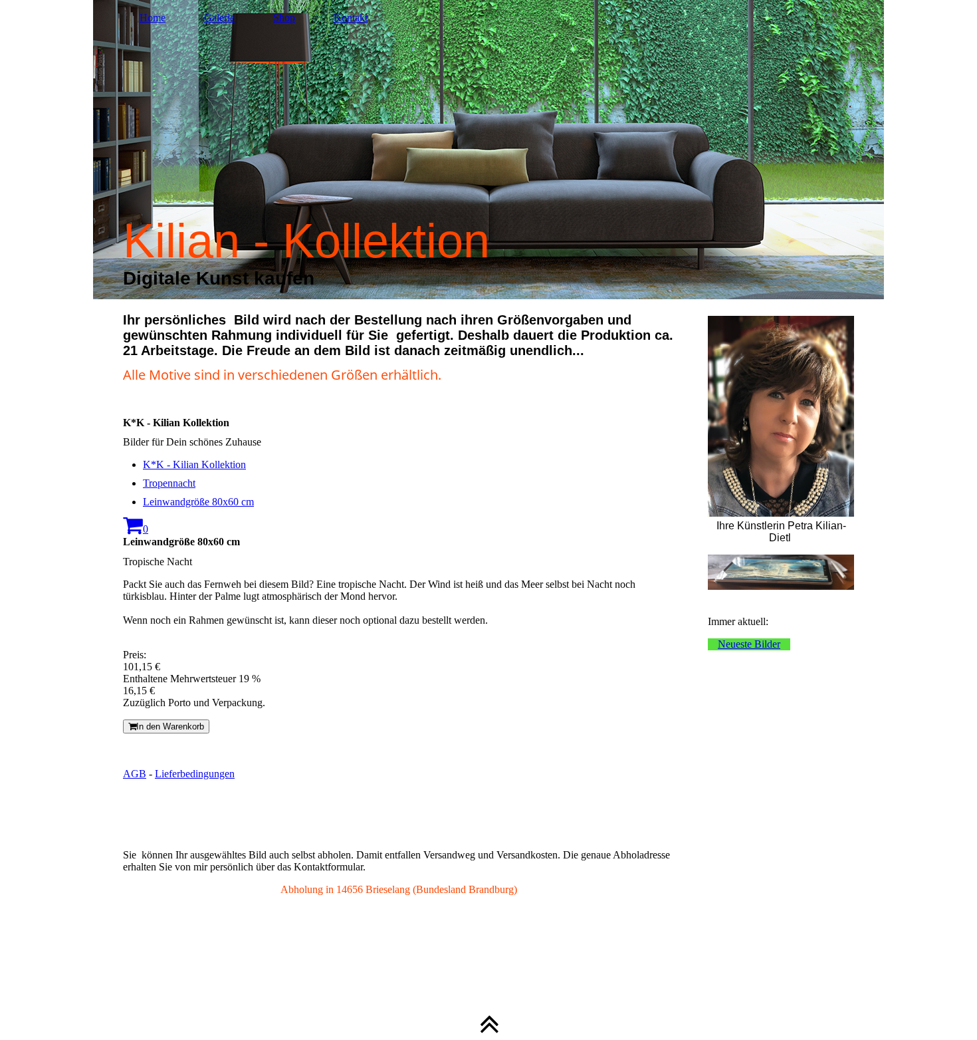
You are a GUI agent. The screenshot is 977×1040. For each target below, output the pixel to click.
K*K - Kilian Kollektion (194, 464)
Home (152, 17)
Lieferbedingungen (195, 773)
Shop (284, 17)
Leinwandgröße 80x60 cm (198, 501)
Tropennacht (169, 483)
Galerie (219, 17)
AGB (134, 773)
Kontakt (351, 17)
